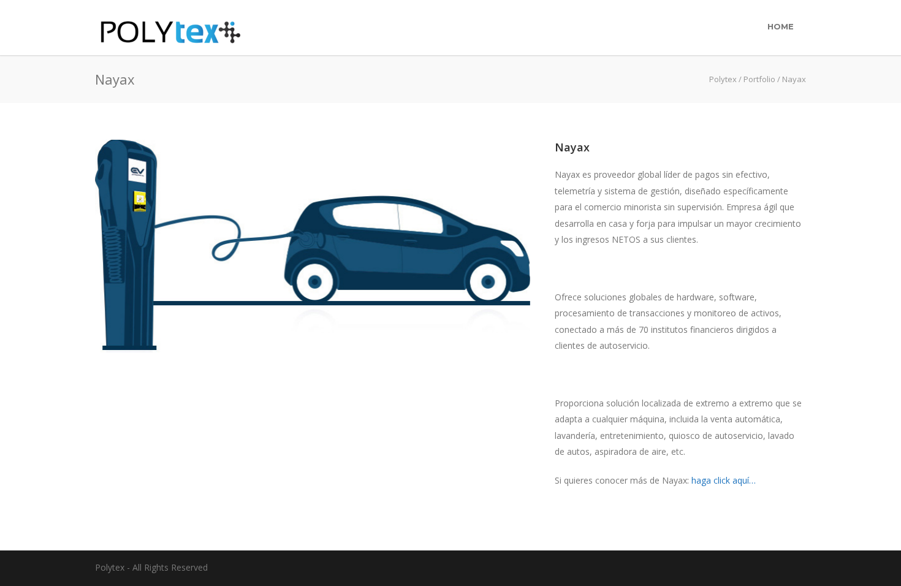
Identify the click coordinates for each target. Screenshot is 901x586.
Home (780, 26)
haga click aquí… (723, 480)
